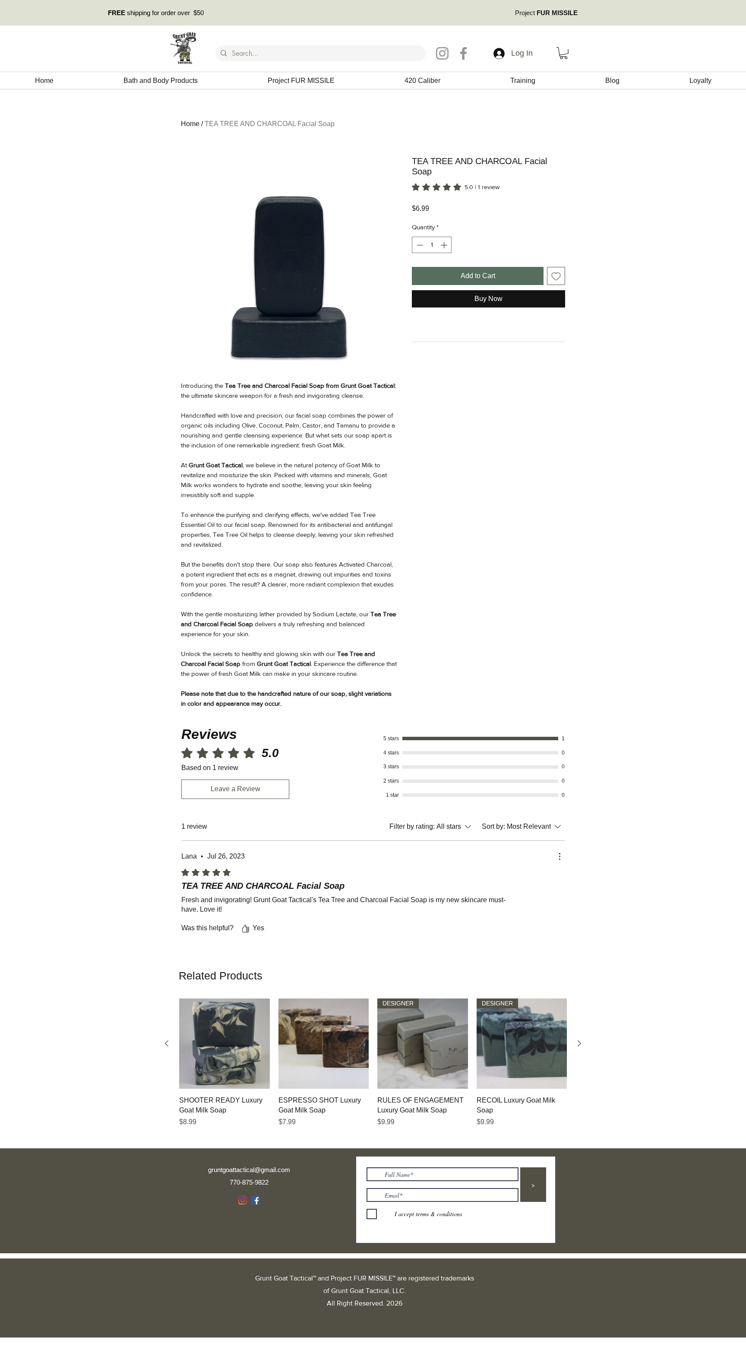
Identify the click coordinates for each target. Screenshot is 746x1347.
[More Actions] (559, 856)
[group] (373, 1068)
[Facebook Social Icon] (255, 1200)
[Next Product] (579, 1043)
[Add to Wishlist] (556, 276)
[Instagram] (442, 53)
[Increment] (445, 245)
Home (190, 123)
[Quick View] (224, 1043)
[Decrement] (419, 245)
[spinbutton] (432, 245)
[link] (455, 187)
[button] (563, 53)
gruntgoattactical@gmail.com (249, 1169)
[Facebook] (463, 53)
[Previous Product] (166, 1043)
